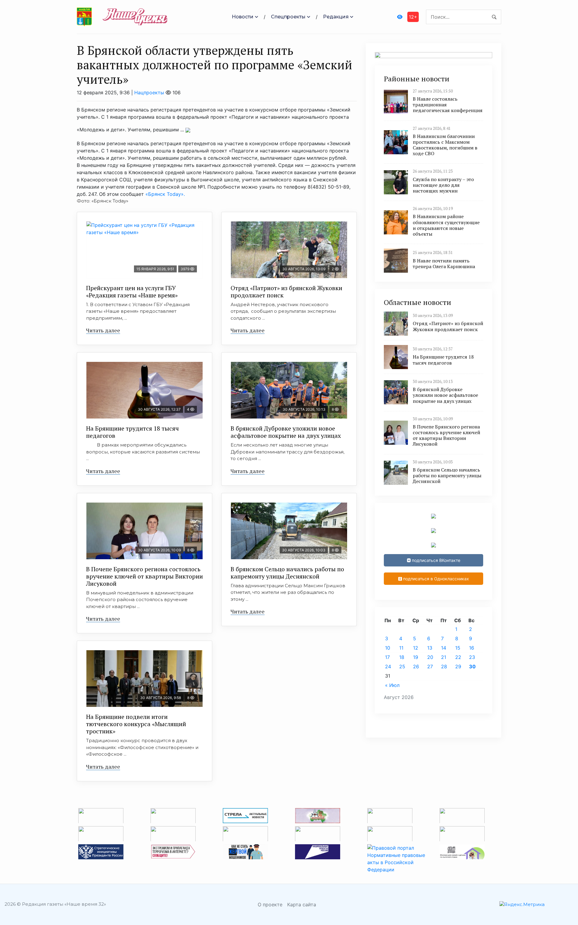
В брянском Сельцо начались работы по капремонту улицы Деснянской (287, 572)
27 (430, 666)
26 (416, 666)
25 (402, 666)
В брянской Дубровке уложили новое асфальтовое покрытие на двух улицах (286, 432)
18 (401, 657)
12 (415, 648)
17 (387, 657)
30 (472, 666)
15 (457, 648)
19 (415, 657)
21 (443, 657)
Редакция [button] (336, 17)
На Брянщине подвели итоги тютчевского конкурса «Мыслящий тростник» (136, 724)
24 (388, 666)
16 (471, 648)
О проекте (270, 904)
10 (387, 648)
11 (401, 648)
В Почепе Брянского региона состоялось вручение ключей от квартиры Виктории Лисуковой (144, 576)
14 (443, 648)
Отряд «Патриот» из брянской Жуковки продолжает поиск (286, 291)
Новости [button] (242, 17)
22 (458, 657)
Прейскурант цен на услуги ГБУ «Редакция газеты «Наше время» (132, 291)
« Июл (392, 685)
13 (429, 648)
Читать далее (103, 330)
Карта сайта (301, 904)
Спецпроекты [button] (288, 17)
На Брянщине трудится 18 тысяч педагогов (132, 432)
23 (472, 657)
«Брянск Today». (164, 194)
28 (444, 666)
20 (430, 657)
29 (458, 666)
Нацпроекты (149, 92)
